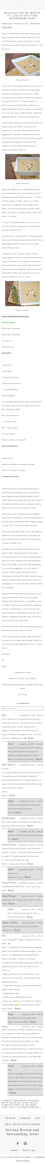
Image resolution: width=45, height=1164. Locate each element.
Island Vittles (9, 844)
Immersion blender (10, 464)
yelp (37, 1118)
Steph (11, 744)
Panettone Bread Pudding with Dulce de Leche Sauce (20, 1101)
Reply (30, 738)
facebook (10, 1118)
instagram (25, 1118)
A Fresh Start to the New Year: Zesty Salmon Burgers (20, 1106)
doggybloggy (9, 896)
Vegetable (7, 27)
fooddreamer (9, 818)
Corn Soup (22, 694)
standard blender (27, 464)
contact (14, 1150)
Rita (4, 715)
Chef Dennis (8, 765)
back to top (29, 1150)
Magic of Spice (10, 922)
